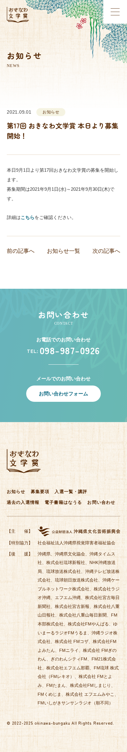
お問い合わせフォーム (63, 393)
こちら (28, 217)
